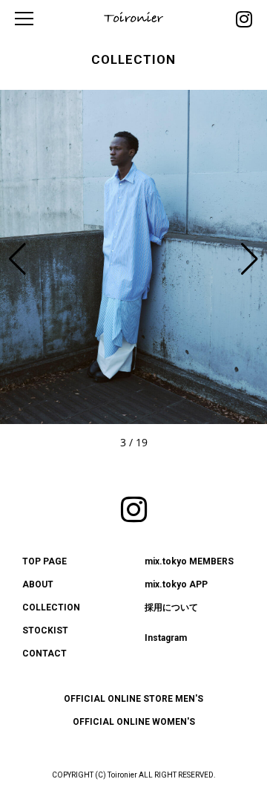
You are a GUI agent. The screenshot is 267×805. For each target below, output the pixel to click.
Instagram (166, 638)
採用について (171, 607)
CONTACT (44, 653)
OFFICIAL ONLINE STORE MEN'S (133, 699)
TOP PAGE (44, 561)
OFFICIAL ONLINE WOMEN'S (134, 722)
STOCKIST (45, 630)
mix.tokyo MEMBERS (189, 561)
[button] (250, 259)
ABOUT (37, 584)
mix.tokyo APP (176, 584)
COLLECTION (51, 607)
